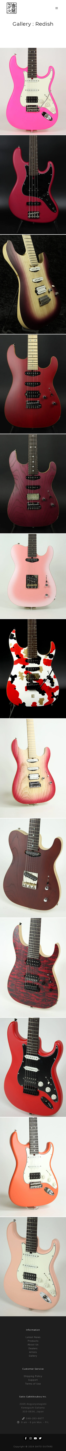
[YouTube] (35, 1438)
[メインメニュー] (57, 8)
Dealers (33, 1348)
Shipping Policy (33, 1376)
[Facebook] (26, 1438)
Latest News (33, 1337)
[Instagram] (31, 1438)
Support (33, 1379)
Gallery (33, 1355)
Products (33, 1340)
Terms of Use (33, 1383)
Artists (33, 1352)
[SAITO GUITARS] (11, 8)
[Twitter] (40, 1438)
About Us (33, 1344)
